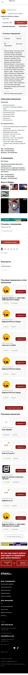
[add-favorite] (23, 10)
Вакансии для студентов (7, 584)
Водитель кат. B (7, 500)
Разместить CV (7, 563)
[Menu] (3, 2)
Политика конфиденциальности (9, 661)
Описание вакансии (8, 26)
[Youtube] (11, 648)
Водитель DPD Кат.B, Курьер (11, 369)
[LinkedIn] (2, 648)
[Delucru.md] (6, 573)
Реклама (24, 220)
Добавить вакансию (23, 563)
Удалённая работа (5, 593)
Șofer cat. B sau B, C (8, 453)
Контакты (3, 615)
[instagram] (6, 273)
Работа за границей (6, 596)
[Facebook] (5, 648)
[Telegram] (14, 648)
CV (1, 603)
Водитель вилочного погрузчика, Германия (12, 477)
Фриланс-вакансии (6, 590)
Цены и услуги (4, 609)
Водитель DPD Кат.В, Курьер (11, 321)
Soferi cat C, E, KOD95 (9, 345)
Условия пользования (6, 658)
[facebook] (2, 273)
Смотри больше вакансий (14, 408)
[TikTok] (18, 648)
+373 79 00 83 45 (7, 625)
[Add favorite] (25, 287)
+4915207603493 (6, 266)
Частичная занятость (6, 587)
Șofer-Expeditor (7, 429)
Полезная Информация (7, 606)
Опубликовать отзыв (10, 242)
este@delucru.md (7, 636)
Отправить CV (21, 22)
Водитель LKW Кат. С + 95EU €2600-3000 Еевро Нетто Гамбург (13, 299)
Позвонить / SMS (7, 22)
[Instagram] (8, 648)
